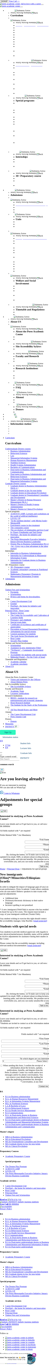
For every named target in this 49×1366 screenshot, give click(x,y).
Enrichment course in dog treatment (25, 525)
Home (2, 869)
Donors (13, 721)
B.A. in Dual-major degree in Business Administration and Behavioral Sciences (21, 1116)
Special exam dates (18, 622)
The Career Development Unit (23, 714)
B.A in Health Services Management (20, 1110)
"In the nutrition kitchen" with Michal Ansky (28, 521)
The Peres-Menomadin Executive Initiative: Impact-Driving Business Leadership (28, 540)
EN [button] (1, 741)
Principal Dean (13, 869)
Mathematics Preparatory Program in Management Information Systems (25, 575)
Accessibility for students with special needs (28, 655)
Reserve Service (17, 613)
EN (6, 747)
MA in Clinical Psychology (16, 1146)
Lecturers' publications (19, 693)
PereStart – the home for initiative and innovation (25, 1188)
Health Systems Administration (23, 465)
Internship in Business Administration (25, 553)
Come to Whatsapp (11, 793)
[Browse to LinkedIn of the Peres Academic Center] (19, 1338)
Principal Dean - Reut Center (17, 611)
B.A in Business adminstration (17, 1096)
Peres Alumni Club (18, 717)
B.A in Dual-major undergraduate (19, 1247)
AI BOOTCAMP (12, 1169)
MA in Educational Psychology (18, 1139)
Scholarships (15, 594)
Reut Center (15, 638)
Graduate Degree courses (15, 483)
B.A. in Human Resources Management (21, 1099)
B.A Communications (14, 1113)
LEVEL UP (15, 518)
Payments (14, 592)
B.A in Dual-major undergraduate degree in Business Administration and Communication (27, 1125)
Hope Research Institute (20, 703)
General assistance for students (23, 634)
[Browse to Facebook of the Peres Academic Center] (20, 1345)
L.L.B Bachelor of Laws (15, 1106)
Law (12, 456)
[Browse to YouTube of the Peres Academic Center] (20, 1342)
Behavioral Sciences (18, 453)
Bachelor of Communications (22, 467)
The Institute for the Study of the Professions (28, 705)
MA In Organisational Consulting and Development (26, 1142)
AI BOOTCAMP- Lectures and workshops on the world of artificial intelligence (29, 515)
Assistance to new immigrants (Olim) (25, 648)
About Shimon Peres (19, 682)
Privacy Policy (6, 1209)
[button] (8, 732)
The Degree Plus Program (16, 1166)
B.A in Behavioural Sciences (17, 1108)
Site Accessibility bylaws (20, 686)
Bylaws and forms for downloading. (25, 597)
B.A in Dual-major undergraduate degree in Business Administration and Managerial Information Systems (27, 1121)
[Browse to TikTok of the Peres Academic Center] (19, 1349)
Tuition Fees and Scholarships (17, 590)
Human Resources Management (23, 460)
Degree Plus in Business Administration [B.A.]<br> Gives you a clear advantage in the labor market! (29, 546)
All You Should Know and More (24, 710)
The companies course (19, 528)
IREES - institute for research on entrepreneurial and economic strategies (26, 699)
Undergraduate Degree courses (18, 449)
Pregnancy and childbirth (20, 620)
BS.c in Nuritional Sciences (16, 1103)
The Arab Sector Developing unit (24, 636)
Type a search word (8, 756)
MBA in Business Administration (19, 1137)
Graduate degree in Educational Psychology (28, 493)
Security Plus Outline (19, 641)
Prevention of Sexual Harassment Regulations (29, 629)
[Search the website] (1, 752)
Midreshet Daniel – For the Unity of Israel (27, 657)
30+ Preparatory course (20, 567)
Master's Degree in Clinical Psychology (26, 509)
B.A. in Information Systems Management (22, 1101)
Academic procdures (18, 664)
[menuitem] (27, 507)
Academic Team (17, 691)
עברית (7, 745)
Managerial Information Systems (23, 458)
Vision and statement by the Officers (25, 679)
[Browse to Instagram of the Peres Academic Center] (20, 1347)
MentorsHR (15, 523)
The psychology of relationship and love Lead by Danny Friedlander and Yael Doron (29, 531)
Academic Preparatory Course (17, 1156)
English (13, 604)
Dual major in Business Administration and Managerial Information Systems (28, 480)
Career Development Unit (21, 601)
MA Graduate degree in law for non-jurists (22, 1144)
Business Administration (20, 451)
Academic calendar (18, 662)
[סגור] (3, 811)
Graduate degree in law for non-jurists (26, 490)
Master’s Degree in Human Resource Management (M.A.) (25, 501)
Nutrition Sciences (18, 463)
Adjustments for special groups (23, 631)
